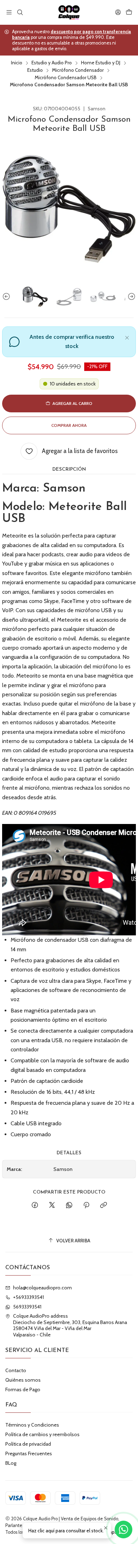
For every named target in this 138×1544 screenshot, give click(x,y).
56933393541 (27, 1307)
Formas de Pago (22, 1389)
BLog (10, 1463)
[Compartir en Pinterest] (86, 1205)
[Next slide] (130, 296)
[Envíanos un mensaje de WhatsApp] (123, 1529)
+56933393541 (28, 1297)
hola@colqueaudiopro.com (42, 1287)
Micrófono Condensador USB (66, 77)
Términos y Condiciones (32, 1425)
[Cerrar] (127, 337)
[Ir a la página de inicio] (69, 12)
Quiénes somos (23, 1380)
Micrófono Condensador (78, 70)
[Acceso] (118, 12)
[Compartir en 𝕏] (52, 1205)
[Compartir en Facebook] (35, 1205)
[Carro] (129, 12)
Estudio (35, 70)
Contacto (15, 1370)
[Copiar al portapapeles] (103, 1205)
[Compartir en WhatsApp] (69, 1205)
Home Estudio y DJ (100, 62)
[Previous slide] (7, 296)
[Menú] (9, 12)
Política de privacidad (28, 1444)
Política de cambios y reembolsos (42, 1434)
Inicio (16, 62)
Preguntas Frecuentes (28, 1453)
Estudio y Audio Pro (51, 62)
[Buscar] (19, 12)
